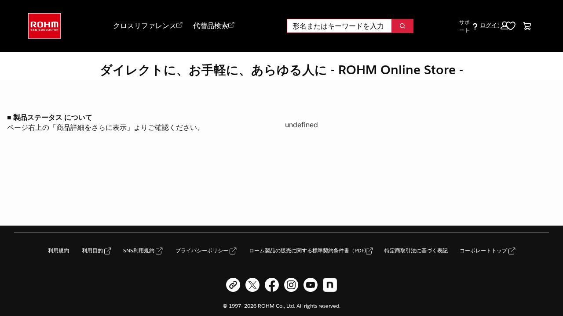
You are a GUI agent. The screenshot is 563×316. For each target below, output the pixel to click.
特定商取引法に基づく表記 (416, 250)
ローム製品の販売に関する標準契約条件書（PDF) (307, 250)
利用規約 (58, 250)
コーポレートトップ (484, 250)
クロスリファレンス (144, 25)
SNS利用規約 (139, 250)
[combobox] (335, 25)
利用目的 (93, 250)
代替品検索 (210, 25)
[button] (494, 25)
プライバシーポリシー (202, 250)
